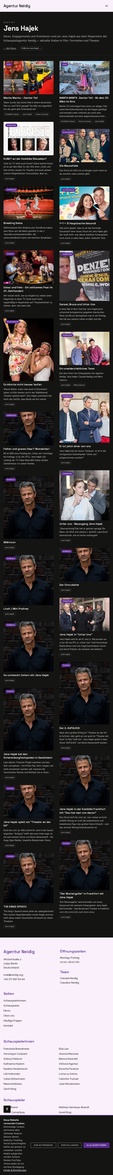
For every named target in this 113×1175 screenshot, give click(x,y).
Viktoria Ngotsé (68, 1063)
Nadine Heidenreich (16, 1068)
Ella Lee (64, 1048)
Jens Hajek (27, 114)
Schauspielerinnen (15, 1000)
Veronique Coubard (15, 1053)
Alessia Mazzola (68, 1053)
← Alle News (10, 48)
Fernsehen (11, 125)
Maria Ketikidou (13, 1083)
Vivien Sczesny (41, 114)
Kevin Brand (11, 1107)
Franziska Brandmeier (16, 1048)
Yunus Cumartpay (14, 1112)
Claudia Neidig (69, 978)
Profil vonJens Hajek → (31, 48)
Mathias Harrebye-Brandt (74, 1107)
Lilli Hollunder (12, 1073)
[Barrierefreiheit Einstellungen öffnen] (7, 1109)
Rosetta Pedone (69, 1068)
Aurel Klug (65, 1112)
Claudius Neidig (69, 982)
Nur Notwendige (43, 1145)
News (7, 1010)
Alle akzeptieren (96, 1145)
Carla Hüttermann (14, 1078)
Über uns (9, 1015)
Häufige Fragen (13, 1020)
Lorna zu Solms (68, 1073)
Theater (10, 254)
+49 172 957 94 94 (14, 978)
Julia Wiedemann (69, 1083)
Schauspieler (12, 322)
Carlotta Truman (69, 1078)
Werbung (11, 479)
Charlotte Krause (12, 114)
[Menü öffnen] (106, 6)
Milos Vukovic (79, 385)
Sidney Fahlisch (13, 1058)
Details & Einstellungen (15, 1170)
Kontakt (8, 1025)
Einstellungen (70, 1145)
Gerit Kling (10, 1088)
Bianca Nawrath (68, 1058)
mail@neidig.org (13, 974)
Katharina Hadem (14, 1063)
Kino (9, 64)
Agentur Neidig (17, 6)
